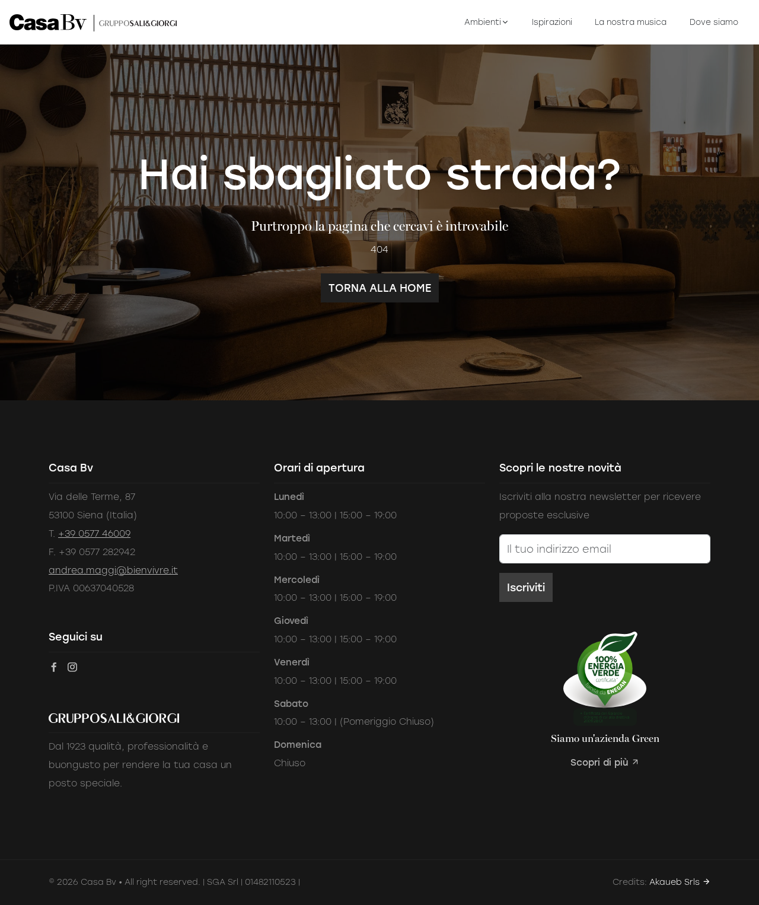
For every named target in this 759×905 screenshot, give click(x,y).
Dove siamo (714, 22)
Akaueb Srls (675, 882)
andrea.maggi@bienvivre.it (113, 570)
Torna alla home (380, 288)
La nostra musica (630, 22)
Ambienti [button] (482, 22)
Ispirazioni (552, 22)
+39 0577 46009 (94, 533)
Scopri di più (600, 762)
